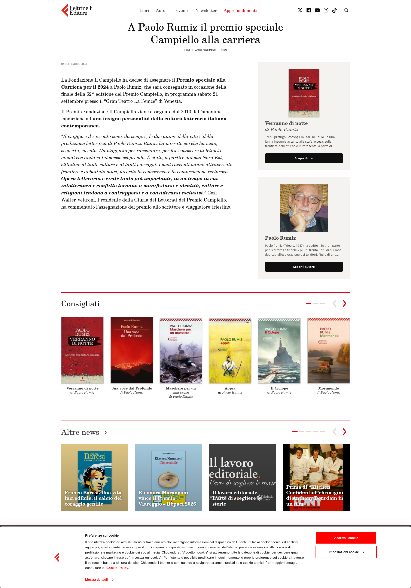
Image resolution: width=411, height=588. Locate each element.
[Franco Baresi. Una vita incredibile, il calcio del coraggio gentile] (94, 477)
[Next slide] (345, 303)
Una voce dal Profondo (131, 388)
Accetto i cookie (346, 538)
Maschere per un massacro (181, 390)
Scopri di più (304, 158)
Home (187, 49)
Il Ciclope (279, 388)
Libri (144, 10)
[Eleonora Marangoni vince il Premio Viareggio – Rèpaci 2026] (168, 477)
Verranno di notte (286, 125)
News (224, 49)
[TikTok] (334, 10)
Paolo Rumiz (280, 238)
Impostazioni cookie (344, 552)
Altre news (84, 431)
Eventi (181, 10)
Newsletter (206, 10)
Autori (162, 10)
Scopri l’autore (304, 267)
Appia (230, 388)
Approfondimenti (240, 10)
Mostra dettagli (96, 579)
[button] (315, 303)
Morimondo (328, 388)
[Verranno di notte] (304, 92)
